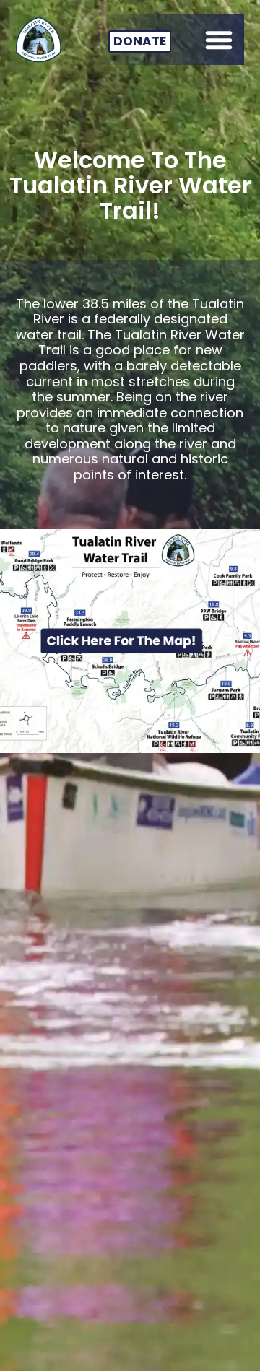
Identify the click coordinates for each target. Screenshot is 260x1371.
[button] (218, 39)
